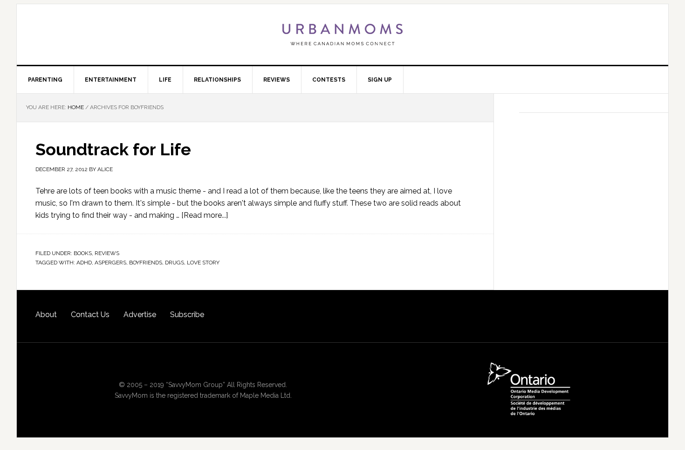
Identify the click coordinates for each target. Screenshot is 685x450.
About (46, 314)
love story (203, 262)
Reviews (107, 253)
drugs (174, 262)
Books (83, 253)
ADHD (84, 262)
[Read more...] (204, 215)
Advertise (139, 314)
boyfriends (145, 262)
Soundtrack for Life (113, 149)
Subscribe (187, 314)
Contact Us (90, 314)
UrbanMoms (342, 34)
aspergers (110, 262)
